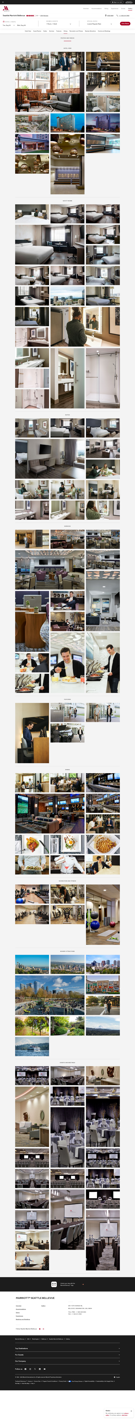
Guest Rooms (37, 31)
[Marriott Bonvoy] (128, 2)
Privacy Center (62, 1381)
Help (32, 1383)
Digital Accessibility (89, 1381)
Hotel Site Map (25, 1383)
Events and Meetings (104, 31)
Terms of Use (37, 1381)
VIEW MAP (110, 15)
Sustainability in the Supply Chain (104, 1381)
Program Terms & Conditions (50, 1381)
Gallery (130, 8)
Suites (45, 31)
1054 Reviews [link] (44, 15)
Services (51, 31)
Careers (30, 1381)
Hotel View (28, 31)
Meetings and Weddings (23, 1319)
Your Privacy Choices (76, 1381)
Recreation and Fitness (76, 31)
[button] (117, 2)
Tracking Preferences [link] (20, 1381)
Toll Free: (77, 1312)
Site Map (17, 1383)
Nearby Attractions (90, 31)
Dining (106, 8)
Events (123, 8)
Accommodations (97, 8)
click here (124, 1415)
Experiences (114, 8)
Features (58, 31)
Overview (86, 8)
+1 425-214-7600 (124, 15)
